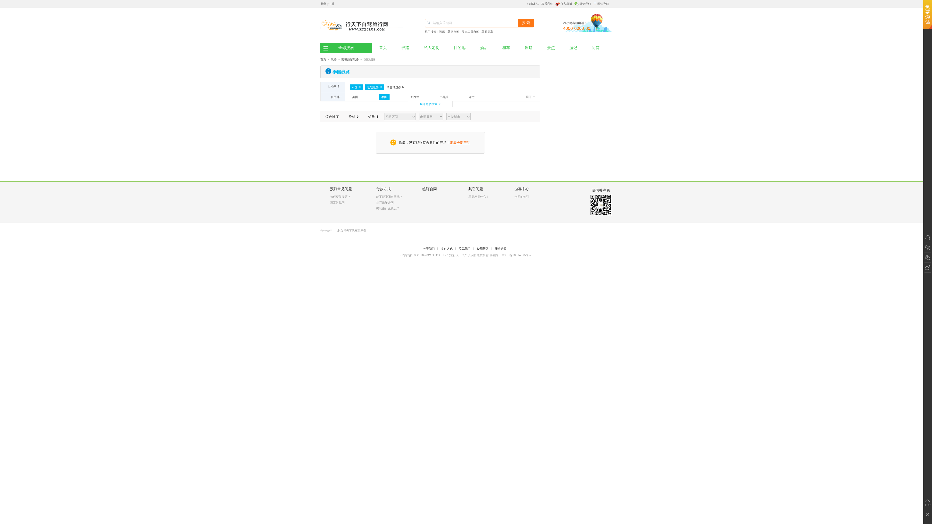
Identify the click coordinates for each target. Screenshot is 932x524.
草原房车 (487, 31)
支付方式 (448, 248)
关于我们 (430, 248)
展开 (529, 97)
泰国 (355, 87)
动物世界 (373, 87)
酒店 (484, 48)
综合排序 (332, 117)
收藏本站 (533, 4)
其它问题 (475, 189)
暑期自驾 (453, 31)
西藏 (442, 31)
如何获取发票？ (340, 196)
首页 (383, 48)
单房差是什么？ (478, 196)
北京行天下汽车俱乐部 (351, 230)
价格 (352, 117)
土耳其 (444, 97)
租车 (506, 48)
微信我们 (585, 4)
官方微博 (566, 4)
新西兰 (414, 97)
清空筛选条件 (395, 87)
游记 (573, 48)
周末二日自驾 (470, 31)
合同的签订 (522, 196)
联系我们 (547, 4)
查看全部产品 (460, 143)
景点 (551, 48)
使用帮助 (484, 248)
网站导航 (603, 4)
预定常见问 (337, 202)
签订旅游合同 (385, 202)
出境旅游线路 (350, 59)
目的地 (460, 48)
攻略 (529, 48)
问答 (595, 48)
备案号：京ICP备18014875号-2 (511, 255)
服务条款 (501, 248)
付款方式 (383, 189)
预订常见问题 (341, 189)
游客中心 (522, 189)
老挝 (471, 97)
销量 (372, 117)
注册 (331, 4)
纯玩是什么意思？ (387, 208)
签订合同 (429, 189)
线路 (405, 48)
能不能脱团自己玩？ (389, 196)
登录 (323, 4)
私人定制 (431, 48)
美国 (355, 97)
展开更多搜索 (428, 104)
